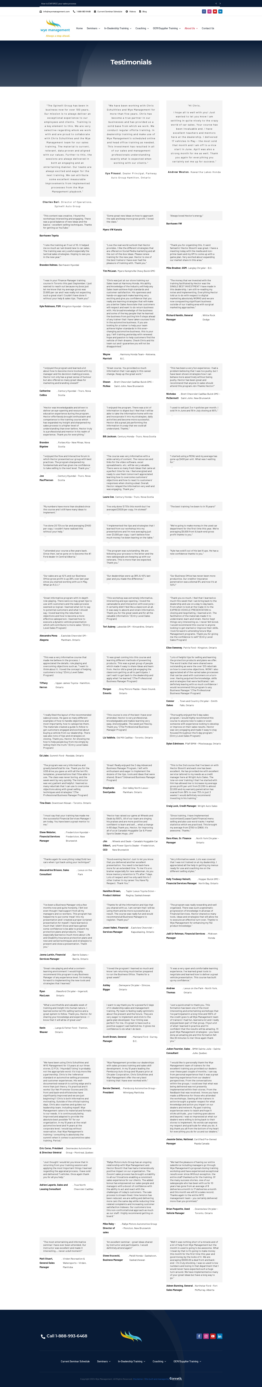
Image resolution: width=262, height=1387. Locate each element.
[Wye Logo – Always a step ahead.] (55, 19)
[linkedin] (220, 11)
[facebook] (204, 11)
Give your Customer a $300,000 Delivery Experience (65, 3)
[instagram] (209, 11)
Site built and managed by (157, 1379)
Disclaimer (138, 1379)
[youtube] (215, 11)
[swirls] (131, 1331)
